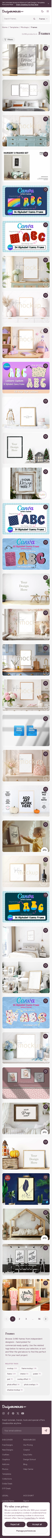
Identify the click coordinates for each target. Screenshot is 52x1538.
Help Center (28, 1469)
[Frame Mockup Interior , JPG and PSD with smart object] (26, 342)
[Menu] (48, 11)
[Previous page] (6, 1319)
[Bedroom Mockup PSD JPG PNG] (26, 95)
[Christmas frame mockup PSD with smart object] (26, 448)
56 (39, 1319)
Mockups (25, 27)
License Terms (8, 1501)
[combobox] (18, 18)
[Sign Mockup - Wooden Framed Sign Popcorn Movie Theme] (26, 1295)
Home (4, 27)
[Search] (34, 18)
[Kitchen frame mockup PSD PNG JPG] (26, 660)
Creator (26, 1450)
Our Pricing (28, 1445)
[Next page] (45, 1319)
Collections (7, 1479)
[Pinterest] (13, 1413)
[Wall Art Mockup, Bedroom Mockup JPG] (26, 1224)
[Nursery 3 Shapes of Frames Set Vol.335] (26, 166)
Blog (25, 1464)
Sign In (26, 1501)
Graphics (6, 1459)
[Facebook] (8, 1413)
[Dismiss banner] (48, 3)
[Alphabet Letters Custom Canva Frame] (26, 1012)
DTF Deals (6, 1488)
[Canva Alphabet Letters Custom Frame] (26, 201)
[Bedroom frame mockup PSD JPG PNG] (26, 942)
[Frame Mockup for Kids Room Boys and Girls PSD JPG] (26, 1083)
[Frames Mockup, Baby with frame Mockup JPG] (26, 836)
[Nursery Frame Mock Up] (26, 413)
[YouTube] (22, 1413)
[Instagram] (3, 1413)
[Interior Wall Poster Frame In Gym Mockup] (26, 1259)
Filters (10, 39)
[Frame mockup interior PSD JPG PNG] (26, 131)
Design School (29, 1459)
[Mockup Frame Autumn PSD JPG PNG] (26, 1154)
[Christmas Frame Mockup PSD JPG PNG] (26, 977)
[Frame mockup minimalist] (26, 871)
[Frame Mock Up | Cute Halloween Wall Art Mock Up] (26, 801)
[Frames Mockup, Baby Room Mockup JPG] (26, 1118)
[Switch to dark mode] (42, 11)
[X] (18, 1413)
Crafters (5, 1455)
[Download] (39, 48)
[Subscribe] (46, 1430)
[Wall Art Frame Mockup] (26, 60)
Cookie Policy (30, 1518)
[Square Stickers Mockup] (26, 730)
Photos (5, 1469)
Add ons (5, 1464)
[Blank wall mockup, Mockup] (26, 589)
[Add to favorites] (45, 48)
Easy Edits (27, 1455)
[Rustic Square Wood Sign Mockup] (26, 483)
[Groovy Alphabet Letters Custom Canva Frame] (26, 554)
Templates (14, 27)
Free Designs (7, 1445)
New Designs (7, 1450)
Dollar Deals (7, 1484)
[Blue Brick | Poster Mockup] (26, 1189)
